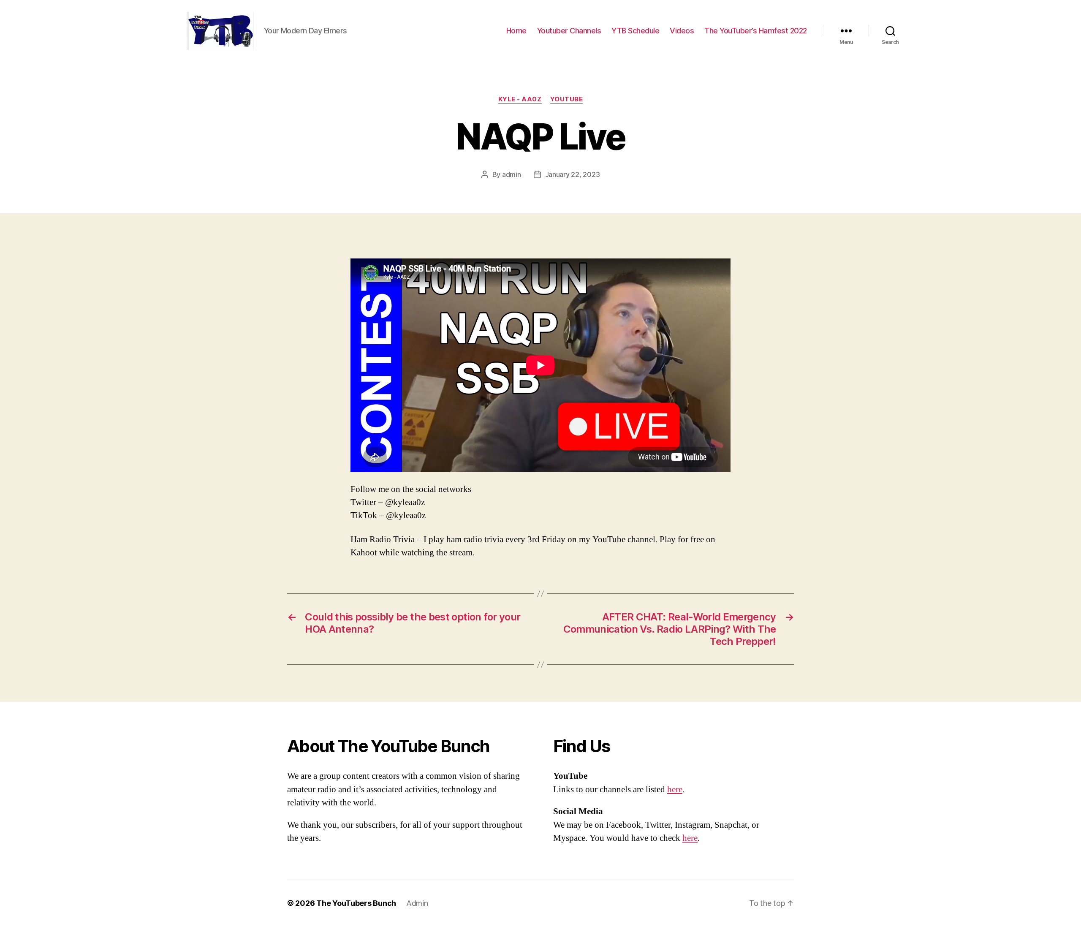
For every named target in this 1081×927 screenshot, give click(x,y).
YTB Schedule (635, 30)
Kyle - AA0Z (520, 99)
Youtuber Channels (569, 30)
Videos (682, 30)
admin (511, 174)
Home (516, 30)
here (674, 789)
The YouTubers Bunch (356, 903)
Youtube (566, 99)
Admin (417, 903)
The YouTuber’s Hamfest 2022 (755, 30)
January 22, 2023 (572, 174)
